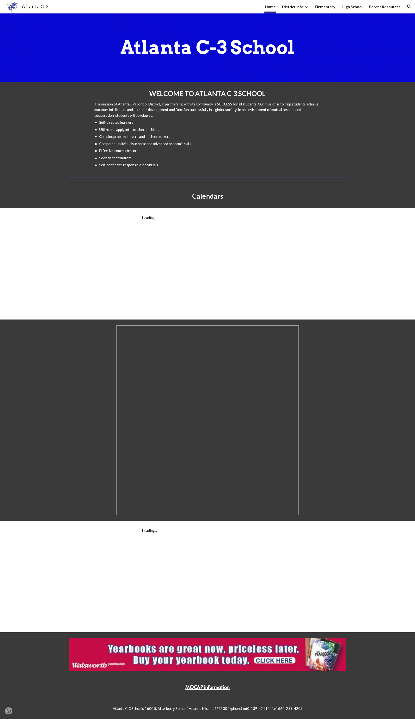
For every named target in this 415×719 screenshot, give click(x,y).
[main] (207, 47)
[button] (409, 6)
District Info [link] (293, 6)
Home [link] (270, 6)
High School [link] (352, 6)
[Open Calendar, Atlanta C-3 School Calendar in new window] (289, 331)
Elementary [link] (325, 6)
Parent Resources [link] (385, 6)
